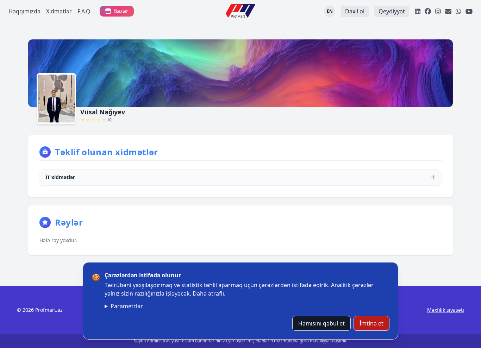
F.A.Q (83, 11)
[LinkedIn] (417, 11)
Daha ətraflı (208, 293)
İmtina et (371, 323)
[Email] (448, 11)
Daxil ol (354, 11)
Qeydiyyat (392, 11)
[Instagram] (438, 11)
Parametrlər (127, 306)
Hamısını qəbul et (321, 323)
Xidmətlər (59, 11)
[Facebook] (428, 11)
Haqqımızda (24, 11)
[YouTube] (469, 11)
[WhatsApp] (458, 11)
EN (330, 11)
